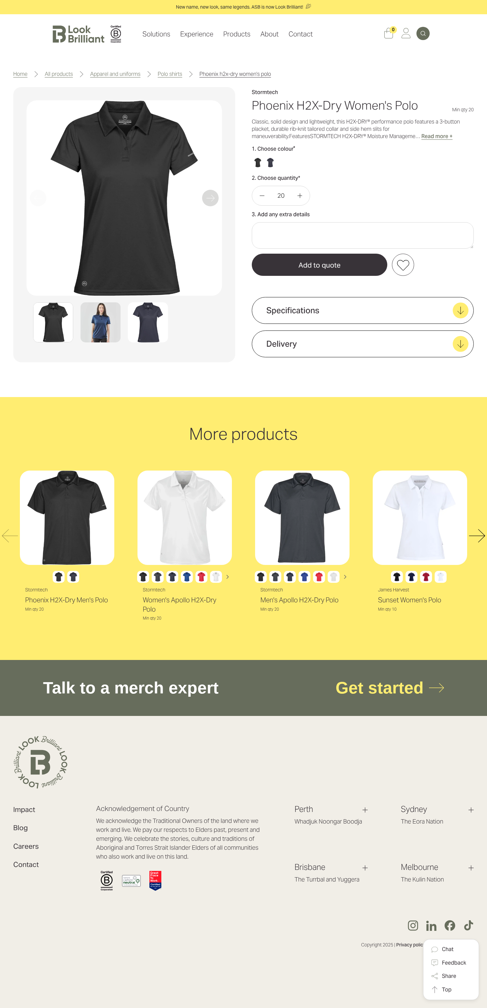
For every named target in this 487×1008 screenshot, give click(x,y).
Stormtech (36, 590)
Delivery (281, 344)
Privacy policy (411, 945)
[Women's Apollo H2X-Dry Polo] (184, 518)
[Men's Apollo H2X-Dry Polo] (302, 518)
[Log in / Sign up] (406, 34)
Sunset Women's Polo (409, 600)
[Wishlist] (403, 265)
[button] (53, 322)
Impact (24, 809)
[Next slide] (210, 198)
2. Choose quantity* (276, 178)
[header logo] (87, 34)
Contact (26, 864)
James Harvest (393, 590)
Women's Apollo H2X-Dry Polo (179, 605)
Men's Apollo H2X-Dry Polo (299, 600)
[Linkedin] (431, 925)
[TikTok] (468, 925)
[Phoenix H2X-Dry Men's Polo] (67, 518)
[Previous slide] (38, 198)
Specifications (292, 310)
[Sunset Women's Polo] (420, 518)
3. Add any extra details (281, 214)
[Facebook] (450, 925)
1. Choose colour (273, 148)
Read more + (437, 136)
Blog (20, 827)
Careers (26, 846)
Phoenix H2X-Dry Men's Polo (66, 600)
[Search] (423, 33)
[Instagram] (412, 925)
